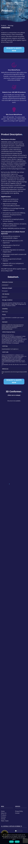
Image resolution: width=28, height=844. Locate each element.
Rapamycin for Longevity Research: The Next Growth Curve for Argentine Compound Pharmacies (13, 503)
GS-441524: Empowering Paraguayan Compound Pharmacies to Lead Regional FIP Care (13, 696)
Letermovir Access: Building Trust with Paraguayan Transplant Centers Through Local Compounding (14, 657)
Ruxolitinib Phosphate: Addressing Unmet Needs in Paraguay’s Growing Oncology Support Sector (12, 619)
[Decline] (26, 839)
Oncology (10, 25)
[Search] (21, 11)
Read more (4, 515)
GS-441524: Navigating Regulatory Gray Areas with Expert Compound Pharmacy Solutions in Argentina (13, 580)
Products (3, 25)
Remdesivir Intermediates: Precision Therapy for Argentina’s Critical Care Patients (14, 541)
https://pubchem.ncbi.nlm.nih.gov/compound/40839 (14, 372)
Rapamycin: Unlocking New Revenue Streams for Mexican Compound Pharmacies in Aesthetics (13, 773)
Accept (11, 841)
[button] (25, 3)
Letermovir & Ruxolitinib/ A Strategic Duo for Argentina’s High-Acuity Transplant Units (13, 734)
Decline (17, 841)
